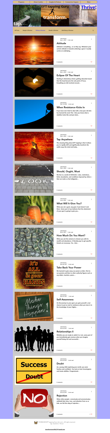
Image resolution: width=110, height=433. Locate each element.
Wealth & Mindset (53, 30)
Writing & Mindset (40, 30)
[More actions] (92, 39)
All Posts (17, 30)
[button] (21, 2)
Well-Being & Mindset (67, 30)
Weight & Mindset (27, 30)
